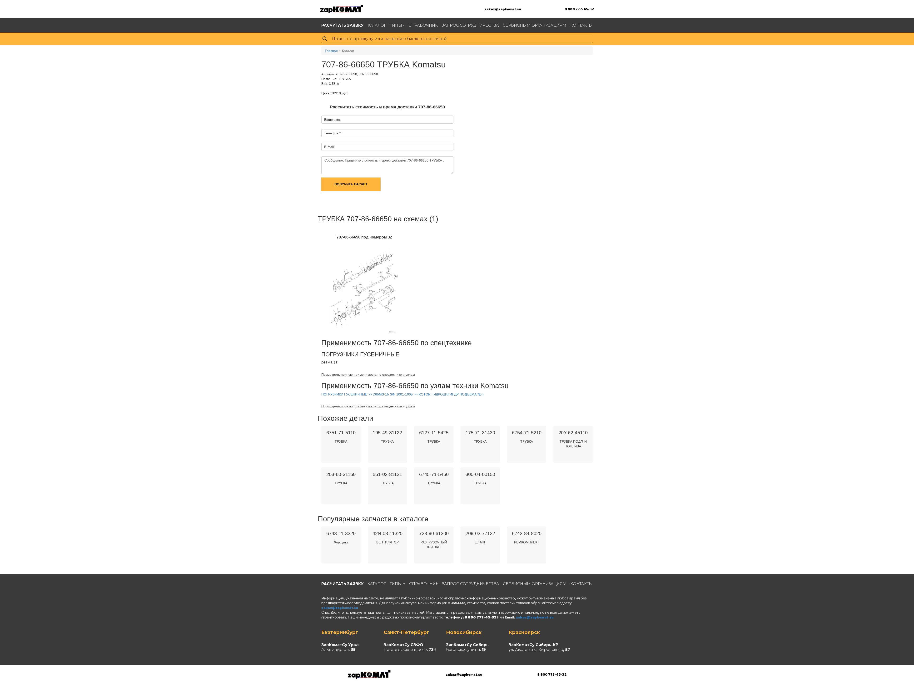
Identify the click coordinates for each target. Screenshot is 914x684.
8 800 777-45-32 (579, 9)
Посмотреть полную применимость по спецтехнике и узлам (368, 374)
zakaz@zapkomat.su (502, 9)
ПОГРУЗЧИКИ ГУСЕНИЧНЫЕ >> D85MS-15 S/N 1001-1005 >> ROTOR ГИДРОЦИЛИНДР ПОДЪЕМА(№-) (402, 394)
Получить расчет (351, 184)
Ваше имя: (332, 120)
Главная (331, 51)
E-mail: (329, 147)
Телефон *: (333, 133)
